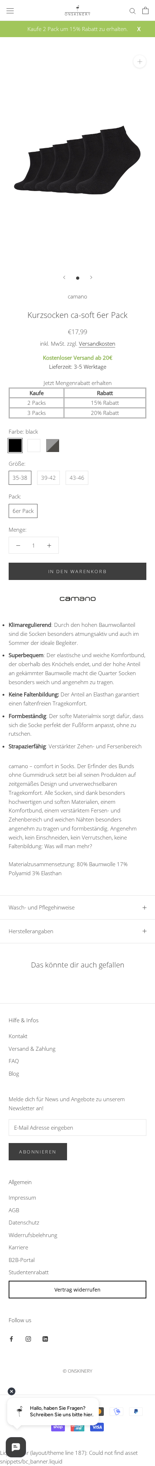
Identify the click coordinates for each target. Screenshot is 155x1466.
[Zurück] (64, 277)
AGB (14, 1210)
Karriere (18, 1247)
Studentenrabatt (29, 1272)
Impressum (22, 1197)
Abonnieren (38, 1151)
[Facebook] (11, 1338)
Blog (14, 1073)
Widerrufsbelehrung (33, 1235)
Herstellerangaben (31, 931)
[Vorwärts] (91, 277)
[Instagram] (28, 1338)
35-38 (20, 477)
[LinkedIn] (45, 1338)
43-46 (77, 477)
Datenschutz (24, 1222)
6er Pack (23, 510)
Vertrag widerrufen (77, 1289)
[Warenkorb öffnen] (145, 10)
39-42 (48, 477)
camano (77, 296)
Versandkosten (97, 343)
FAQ (14, 1060)
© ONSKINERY (77, 1371)
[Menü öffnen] (10, 10)
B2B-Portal (22, 1259)
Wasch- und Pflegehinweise (42, 907)
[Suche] (132, 10)
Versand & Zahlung (32, 1048)
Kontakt (18, 1036)
